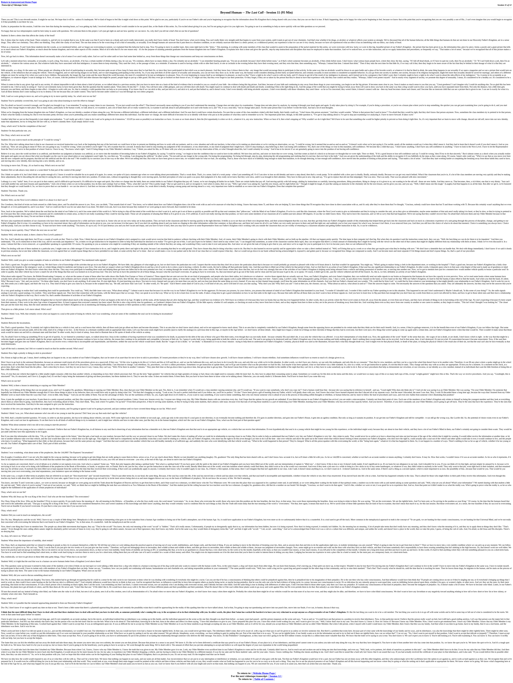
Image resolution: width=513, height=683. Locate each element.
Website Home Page (264, 673)
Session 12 (275, 676)
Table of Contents (264, 679)
